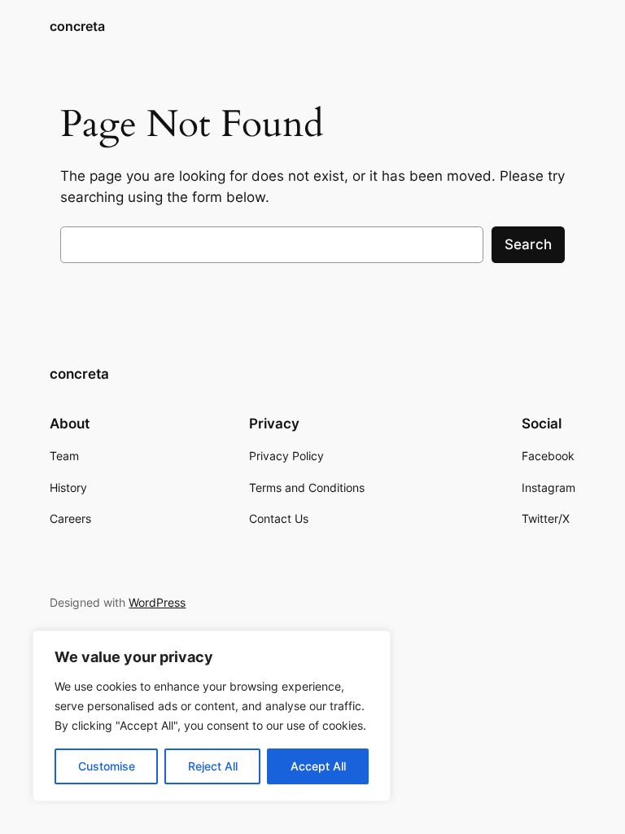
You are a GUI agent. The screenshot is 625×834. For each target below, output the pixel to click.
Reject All (213, 766)
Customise (106, 766)
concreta (77, 26)
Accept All (318, 766)
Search (528, 244)
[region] (212, 715)
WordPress (157, 602)
